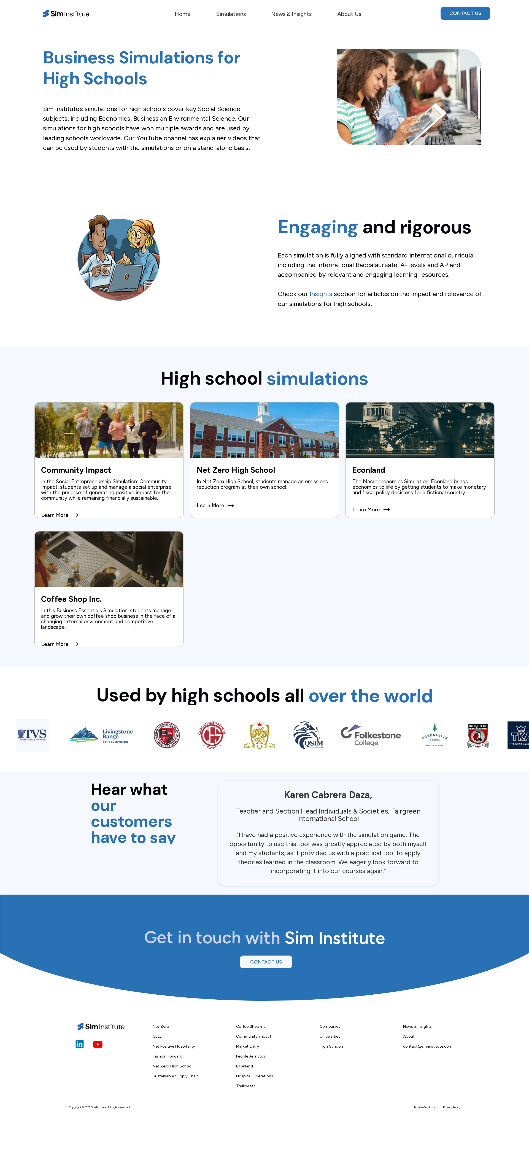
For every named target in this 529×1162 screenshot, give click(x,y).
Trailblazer (245, 1085)
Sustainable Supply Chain (176, 1076)
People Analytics (251, 1056)
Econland (244, 1066)
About (409, 1036)
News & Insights (417, 1026)
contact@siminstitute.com (427, 1046)
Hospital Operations (254, 1076)
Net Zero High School (172, 1066)
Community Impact (253, 1036)
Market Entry (247, 1046)
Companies (330, 1026)
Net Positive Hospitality (174, 1046)
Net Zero (161, 1026)
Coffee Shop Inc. (251, 1026)
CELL (157, 1036)
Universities (330, 1036)
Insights (321, 294)
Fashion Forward (167, 1056)
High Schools (332, 1046)
